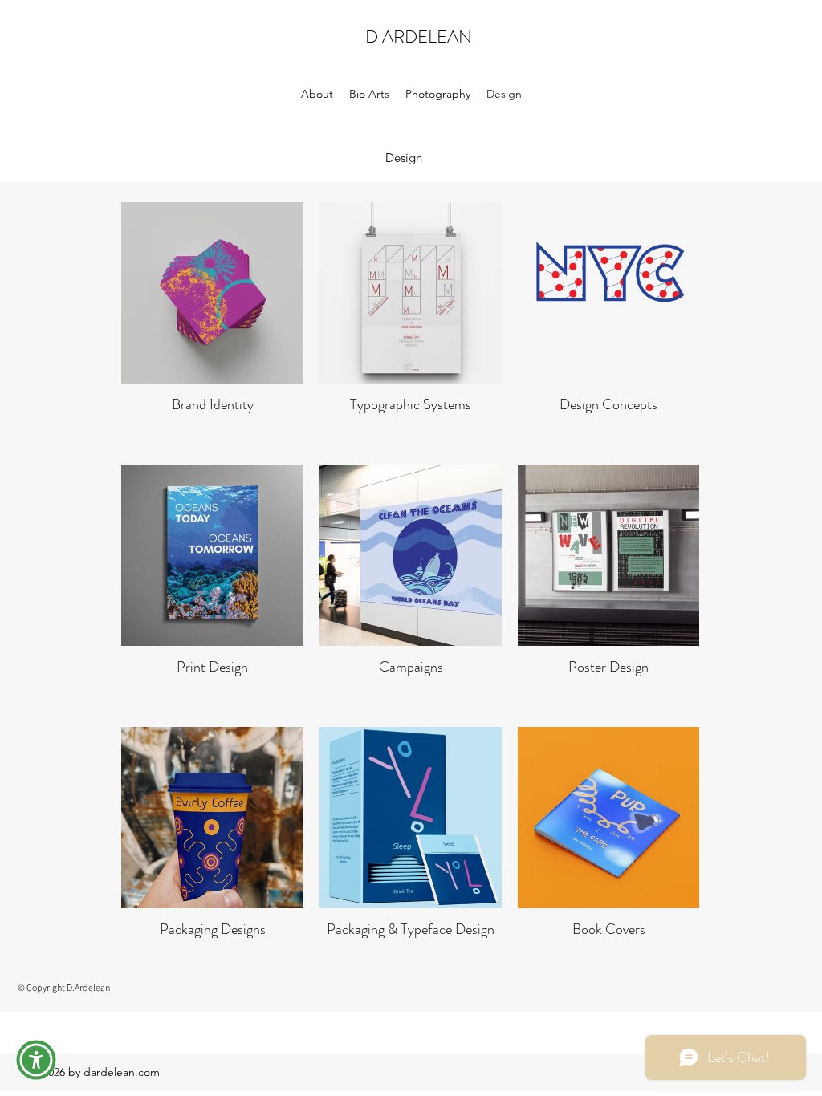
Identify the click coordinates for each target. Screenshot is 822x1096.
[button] (36, 1060)
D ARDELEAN (418, 36)
